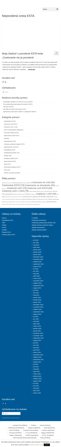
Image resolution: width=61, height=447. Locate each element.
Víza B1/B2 (22, 201)
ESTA (55, 191)
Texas (17, 201)
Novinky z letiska (47, 196)
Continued (31, 69)
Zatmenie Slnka (51, 201)
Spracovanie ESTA (10, 161)
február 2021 (37, 376)
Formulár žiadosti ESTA (11, 133)
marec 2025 (37, 278)
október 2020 (37, 378)
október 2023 (37, 309)
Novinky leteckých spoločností (31, 196)
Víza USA (7, 170)
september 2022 (38, 338)
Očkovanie (18, 199)
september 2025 (38, 264)
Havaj (28, 194)
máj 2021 (36, 369)
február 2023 (37, 328)
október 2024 (37, 283)
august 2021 (37, 362)
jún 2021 (36, 367)
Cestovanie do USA (43, 182)
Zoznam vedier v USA (14, 204)
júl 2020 (35, 383)
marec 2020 (37, 393)
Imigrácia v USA (46, 194)
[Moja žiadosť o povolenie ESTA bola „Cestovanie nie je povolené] (30, 35)
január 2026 (37, 254)
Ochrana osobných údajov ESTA (14, 144)
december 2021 (38, 355)
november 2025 (38, 259)
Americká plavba (17, 182)
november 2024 (38, 281)
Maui (8, 196)
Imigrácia (33, 194)
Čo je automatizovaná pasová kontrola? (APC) (17, 104)
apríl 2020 (36, 390)
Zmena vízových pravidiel (12, 173)
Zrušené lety (23, 204)
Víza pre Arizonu (8, 106)
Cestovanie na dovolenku (40, 185)
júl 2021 (35, 364)
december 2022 (38, 333)
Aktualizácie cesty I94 (7, 182)
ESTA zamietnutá (7, 194)
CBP (29, 182)
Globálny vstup (21, 194)
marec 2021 (37, 374)
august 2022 (37, 340)
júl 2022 (35, 343)
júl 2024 (35, 290)
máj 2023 (36, 321)
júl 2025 (35, 269)
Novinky (6, 138)
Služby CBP (8, 155)
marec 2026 (37, 250)
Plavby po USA (31, 199)
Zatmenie (43, 201)
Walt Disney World (36, 201)
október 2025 (37, 261)
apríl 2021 (36, 371)
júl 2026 (35, 240)
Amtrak (25, 182)
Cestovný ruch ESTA (10, 124)
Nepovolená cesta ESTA (11, 135)
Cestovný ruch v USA (10, 127)
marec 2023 (37, 326)
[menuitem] (19, 425)
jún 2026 (36, 242)
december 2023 (38, 304)
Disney (43, 191)
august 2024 (37, 288)
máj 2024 (36, 295)
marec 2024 (37, 297)
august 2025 (37, 266)
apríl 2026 (36, 247)
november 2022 (38, 335)
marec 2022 (37, 352)
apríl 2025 (36, 276)
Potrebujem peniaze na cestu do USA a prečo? (18, 102)
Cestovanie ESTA (13, 185)
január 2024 (37, 302)
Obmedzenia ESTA (10, 141)
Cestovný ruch (17, 188)
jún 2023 (36, 319)
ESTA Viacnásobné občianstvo (13, 130)
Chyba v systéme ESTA (34, 191)
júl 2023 (35, 316)
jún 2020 (36, 386)
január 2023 (37, 331)
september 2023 (38, 312)
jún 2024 (36, 293)
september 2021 (38, 359)
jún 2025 (36, 271)
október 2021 (37, 357)
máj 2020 (36, 388)
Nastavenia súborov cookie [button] (36, 444)
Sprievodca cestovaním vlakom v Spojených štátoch (19, 111)
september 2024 (38, 285)
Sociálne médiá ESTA (11, 158)
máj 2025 (36, 273)
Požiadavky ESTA (9, 150)
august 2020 (37, 381)
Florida (15, 194)
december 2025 (38, 257)
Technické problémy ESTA (12, 167)
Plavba (24, 199)
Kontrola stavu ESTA (8, 234)
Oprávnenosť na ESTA (11, 147)
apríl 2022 (36, 350)
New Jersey (14, 196)
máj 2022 (36, 347)
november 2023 (38, 307)
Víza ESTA (28, 201)
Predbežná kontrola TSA (11, 153)
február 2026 (37, 252)
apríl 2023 (36, 324)
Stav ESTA (7, 164)
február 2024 (37, 300)
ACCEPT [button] (47, 444)
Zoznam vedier (5, 204)
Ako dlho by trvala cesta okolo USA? (14, 109)
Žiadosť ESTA (6, 232)
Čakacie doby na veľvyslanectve (33, 204)
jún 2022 (36, 345)
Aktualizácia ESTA (10, 121)
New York (19, 196)
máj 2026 (36, 245)
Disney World (48, 191)
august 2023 (37, 314)
